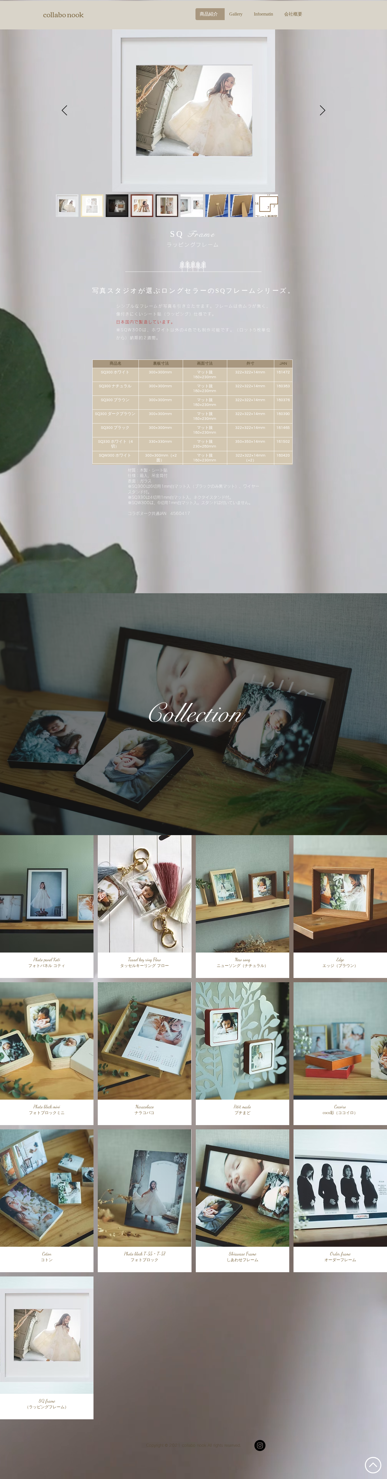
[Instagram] (259, 1445)
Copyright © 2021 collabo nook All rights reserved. (193, 1445)
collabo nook (63, 14)
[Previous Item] (64, 110)
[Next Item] (322, 110)
